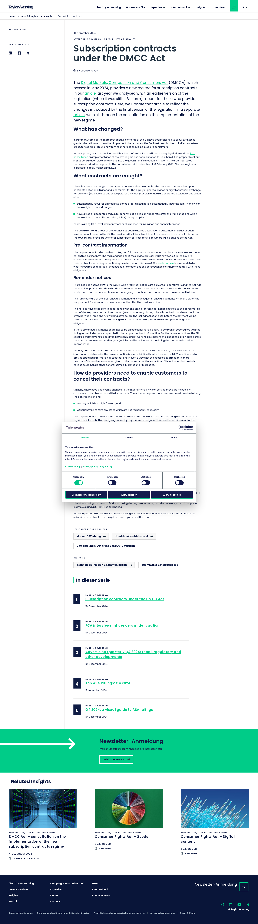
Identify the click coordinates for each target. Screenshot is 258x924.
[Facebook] (19, 53)
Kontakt (14, 901)
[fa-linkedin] (228, 904)
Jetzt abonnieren (129, 751)
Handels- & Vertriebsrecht (131, 536)
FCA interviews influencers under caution (122, 625)
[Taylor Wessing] (21, 7)
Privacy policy (90, 466)
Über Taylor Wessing (108, 7)
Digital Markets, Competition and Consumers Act (124, 82)
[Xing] (28, 53)
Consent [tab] (84, 437)
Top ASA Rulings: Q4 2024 (107, 683)
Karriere (220, 7)
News (95, 883)
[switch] (112, 482)
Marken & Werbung (89, 536)
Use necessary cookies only (86, 494)
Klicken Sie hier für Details (43, 829)
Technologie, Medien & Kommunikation (102, 565)
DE (242, 7)
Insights (200, 7)
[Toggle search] (233, 7)
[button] (233, 7)
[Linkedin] (10, 53)
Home (12, 16)
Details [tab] (129, 437)
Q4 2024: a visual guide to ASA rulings (119, 709)
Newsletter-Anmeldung (216, 884)
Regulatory (106, 466)
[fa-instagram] (219, 904)
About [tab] (174, 437)
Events (54, 895)
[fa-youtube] (236, 904)
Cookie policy (72, 466)
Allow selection (129, 494)
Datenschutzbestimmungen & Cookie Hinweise (63, 913)
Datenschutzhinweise (21, 913)
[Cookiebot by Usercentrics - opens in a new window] (180, 427)
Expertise (156, 7)
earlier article (166, 263)
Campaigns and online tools (67, 883)
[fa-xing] (245, 904)
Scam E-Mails (187, 913)
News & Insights (29, 16)
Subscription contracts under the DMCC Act (124, 599)
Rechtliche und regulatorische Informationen (119, 913)
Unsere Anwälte (135, 7)
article (90, 93)
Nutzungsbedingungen (162, 913)
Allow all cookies (172, 494)
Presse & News (101, 895)
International (179, 7)
